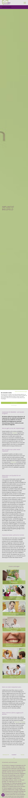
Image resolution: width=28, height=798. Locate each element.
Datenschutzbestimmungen (21, 391)
